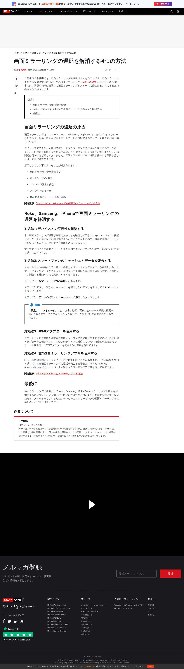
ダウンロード (88, 11)
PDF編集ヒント (86, 618)
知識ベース (85, 634)
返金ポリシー (152, 615)
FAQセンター (152, 608)
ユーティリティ (45, 11)
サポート (123, 11)
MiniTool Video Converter (56, 628)
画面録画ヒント (86, 631)
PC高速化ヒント (87, 615)
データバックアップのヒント (91, 612)
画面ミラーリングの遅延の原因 (50, 104)
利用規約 (97, 656)
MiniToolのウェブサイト (96, 81)
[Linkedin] (15, 622)
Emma (22, 69)
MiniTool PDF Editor (54, 618)
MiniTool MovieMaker (55, 621)
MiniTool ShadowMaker (56, 612)
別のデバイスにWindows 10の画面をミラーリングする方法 (68, 203)
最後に (36, 113)
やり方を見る (162, 4)
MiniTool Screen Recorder (57, 631)
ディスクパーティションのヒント (93, 605)
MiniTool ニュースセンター (124, 608)
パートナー (106, 11)
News (26, 53)
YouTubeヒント (86, 624)
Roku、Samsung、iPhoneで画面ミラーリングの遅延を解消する (67, 109)
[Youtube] (21, 622)
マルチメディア (68, 11)
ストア (27, 11)
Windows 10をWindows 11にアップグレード (130, 605)
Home (17, 53)
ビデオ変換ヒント (87, 628)
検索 (171, 11)
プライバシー (88, 656)
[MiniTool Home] (11, 11)
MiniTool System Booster (56, 615)
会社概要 (151, 605)
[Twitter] (9, 622)
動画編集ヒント (86, 621)
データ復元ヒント (87, 608)
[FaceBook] (4, 622)
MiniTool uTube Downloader (57, 624)
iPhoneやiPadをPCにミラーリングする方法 (59, 373)
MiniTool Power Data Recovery (58, 608)
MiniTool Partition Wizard (56, 605)
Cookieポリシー (90, 666)
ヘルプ (150, 612)
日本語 (108, 70)
